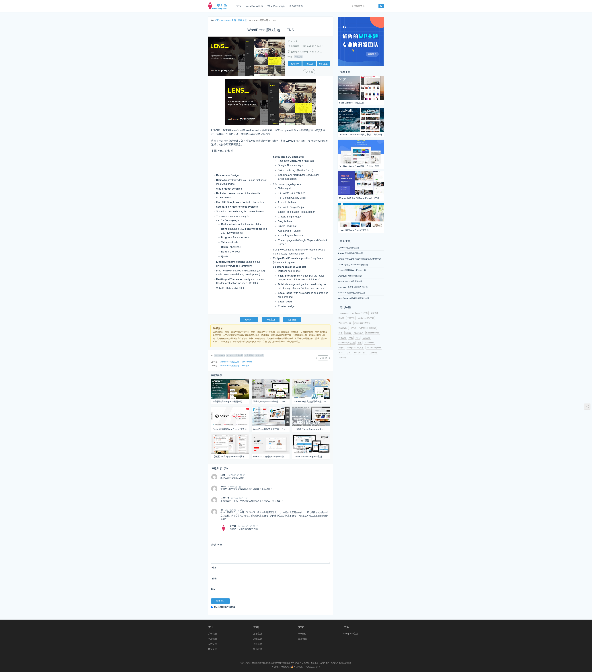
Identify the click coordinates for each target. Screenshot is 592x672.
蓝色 (360, 343)
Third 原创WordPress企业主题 (354, 230)
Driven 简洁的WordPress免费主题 (353, 264)
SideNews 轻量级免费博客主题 (351, 293)
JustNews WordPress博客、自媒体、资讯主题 (360, 166)
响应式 (341, 318)
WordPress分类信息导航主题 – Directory (311, 401)
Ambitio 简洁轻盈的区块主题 (350, 253)
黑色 (351, 338)
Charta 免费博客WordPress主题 (352, 270)
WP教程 (302, 633)
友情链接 (212, 644)
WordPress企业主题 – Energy (234, 365)
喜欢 (310, 71)
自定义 (348, 333)
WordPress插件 (276, 6)
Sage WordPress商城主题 (351, 102)
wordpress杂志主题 (347, 343)
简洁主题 (374, 313)
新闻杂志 (373, 353)
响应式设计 (249, 355)
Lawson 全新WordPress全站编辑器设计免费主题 (359, 259)
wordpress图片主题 (235, 355)
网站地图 (277, 663)
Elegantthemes (372, 333)
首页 (238, 6)
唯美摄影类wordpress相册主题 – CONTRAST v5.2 (230, 401)
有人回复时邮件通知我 (224, 607)
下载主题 (309, 63)
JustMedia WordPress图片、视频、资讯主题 (360, 134)
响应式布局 (358, 333)
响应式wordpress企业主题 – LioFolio (270, 401)
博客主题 (342, 338)
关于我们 (212, 633)
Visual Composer (373, 348)
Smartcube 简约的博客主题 (350, 276)
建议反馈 (212, 649)
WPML (353, 328)
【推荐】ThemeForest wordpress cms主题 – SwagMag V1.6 (311, 429)
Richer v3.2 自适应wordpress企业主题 (270, 456)
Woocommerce (345, 323)
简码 (358, 338)
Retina (341, 353)
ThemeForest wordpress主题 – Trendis (311, 456)
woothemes (369, 343)
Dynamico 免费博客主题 (348, 247)
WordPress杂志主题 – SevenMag (236, 361)
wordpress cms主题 (368, 328)
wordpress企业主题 (360, 313)
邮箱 (214, 578)
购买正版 (323, 63)
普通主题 (257, 644)
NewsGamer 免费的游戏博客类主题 (353, 298)
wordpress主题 (350, 633)
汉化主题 (257, 649)
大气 (349, 353)
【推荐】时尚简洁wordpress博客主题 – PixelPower (230, 456)
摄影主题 (259, 355)
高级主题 (242, 20)
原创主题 (257, 633)
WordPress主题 (254, 6)
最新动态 (302, 638)
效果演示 (295, 63)
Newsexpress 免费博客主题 (350, 281)
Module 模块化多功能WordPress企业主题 (359, 198)
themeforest (220, 355)
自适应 (341, 348)
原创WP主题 (296, 6)
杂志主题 (366, 338)
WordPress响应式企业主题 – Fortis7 (270, 429)
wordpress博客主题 (366, 318)
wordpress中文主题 (355, 348)
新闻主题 (342, 357)
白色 (340, 333)
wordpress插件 (360, 353)
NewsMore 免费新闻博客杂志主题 (353, 287)
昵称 (214, 567)
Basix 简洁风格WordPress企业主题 (230, 429)
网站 (213, 589)
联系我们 (212, 638)
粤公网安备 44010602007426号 (306, 667)
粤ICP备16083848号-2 (281, 667)
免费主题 (351, 318)
